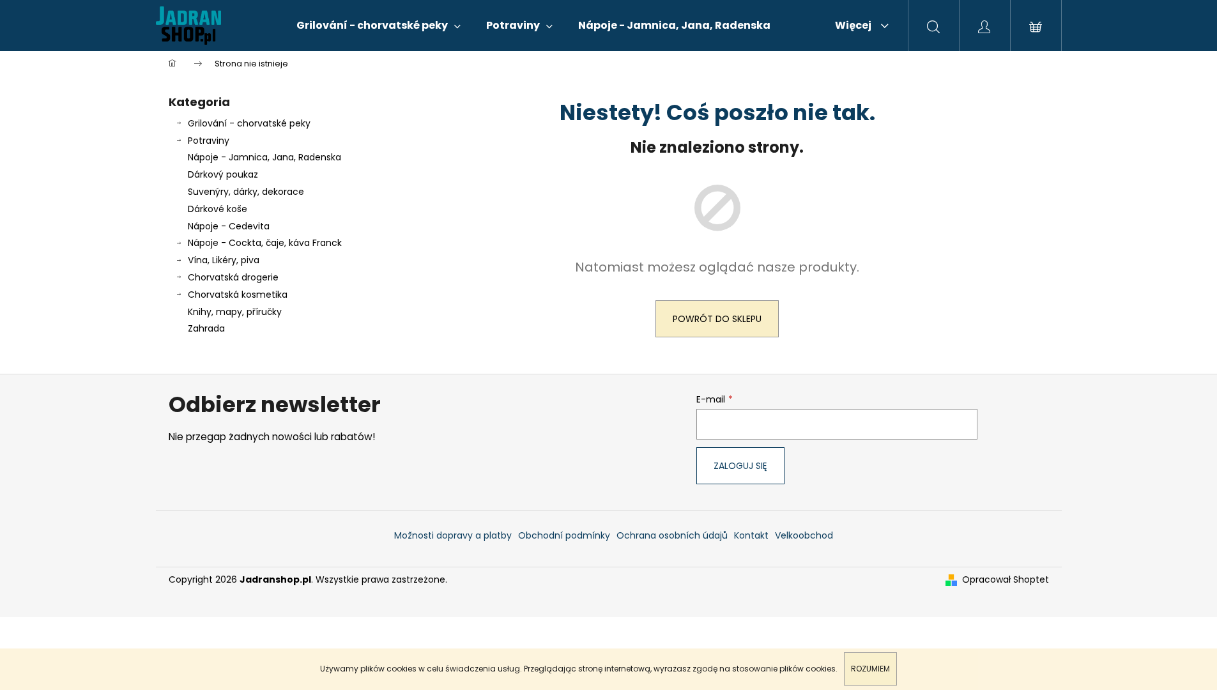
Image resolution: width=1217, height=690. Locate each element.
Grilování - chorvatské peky (249, 123)
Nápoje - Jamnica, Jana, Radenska (264, 157)
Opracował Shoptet (1005, 580)
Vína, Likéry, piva (223, 260)
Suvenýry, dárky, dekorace (246, 191)
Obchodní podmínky (564, 535)
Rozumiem (870, 668)
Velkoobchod (804, 535)
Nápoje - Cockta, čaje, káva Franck (265, 242)
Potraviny (208, 140)
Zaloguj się (740, 465)
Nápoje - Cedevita (229, 226)
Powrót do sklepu (717, 318)
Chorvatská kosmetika (237, 294)
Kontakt (751, 535)
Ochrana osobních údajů (672, 535)
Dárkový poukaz (223, 174)
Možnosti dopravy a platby (453, 535)
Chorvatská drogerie (233, 277)
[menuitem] (378, 25)
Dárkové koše (217, 209)
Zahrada (206, 328)
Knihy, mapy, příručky (235, 311)
